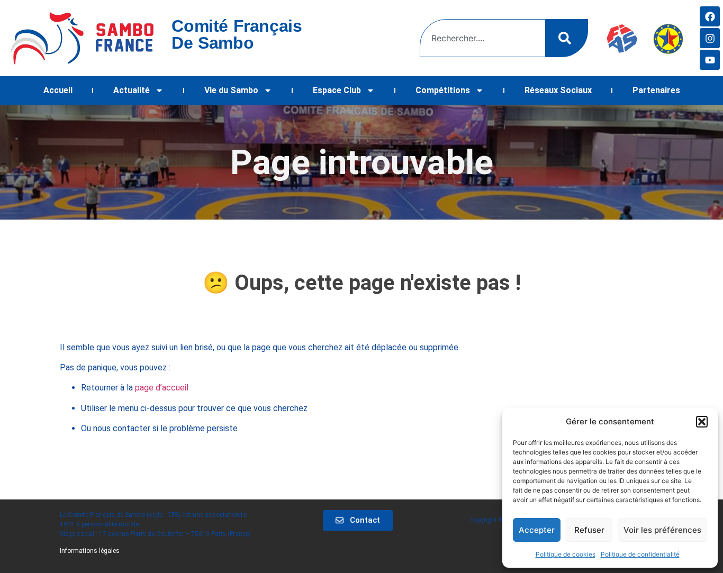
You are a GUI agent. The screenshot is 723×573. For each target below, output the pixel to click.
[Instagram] (710, 38)
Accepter (537, 530)
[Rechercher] (567, 38)
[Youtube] (710, 60)
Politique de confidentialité (640, 554)
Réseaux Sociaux (558, 90)
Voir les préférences (662, 530)
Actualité (131, 90)
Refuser (589, 530)
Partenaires (656, 90)
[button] (702, 421)
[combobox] (483, 38)
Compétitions (442, 90)
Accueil (58, 90)
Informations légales (90, 550)
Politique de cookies (565, 554)
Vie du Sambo (231, 90)
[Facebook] (710, 16)
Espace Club (337, 90)
